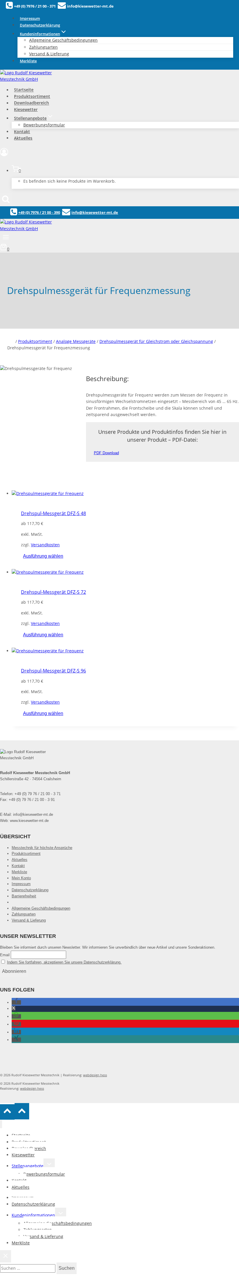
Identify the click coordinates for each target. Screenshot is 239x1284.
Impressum (30, 18)
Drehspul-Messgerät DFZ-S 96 (53, 670)
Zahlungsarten (24, 914)
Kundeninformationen (33, 1215)
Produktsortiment (32, 96)
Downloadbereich (31, 103)
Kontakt (22, 131)
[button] (16, 1002)
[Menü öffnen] (6, 238)
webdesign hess (95, 1075)
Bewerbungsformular (44, 125)
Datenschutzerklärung (40, 25)
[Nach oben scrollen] (7, 1112)
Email (5, 955)
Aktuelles (23, 138)
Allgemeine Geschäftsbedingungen (63, 40)
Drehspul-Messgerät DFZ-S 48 (53, 513)
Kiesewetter (26, 109)
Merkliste (28, 61)
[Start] (10, 341)
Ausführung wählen (43, 556)
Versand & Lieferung (49, 54)
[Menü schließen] (1, 1124)
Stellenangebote (27, 1166)
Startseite (24, 90)
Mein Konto (21, 878)
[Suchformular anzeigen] (6, 199)
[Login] (119, 153)
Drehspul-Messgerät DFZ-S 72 (53, 592)
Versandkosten (45, 544)
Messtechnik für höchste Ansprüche (42, 848)
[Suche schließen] (5, 1256)
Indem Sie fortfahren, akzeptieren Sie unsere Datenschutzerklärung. (64, 962)
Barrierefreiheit (24, 896)
